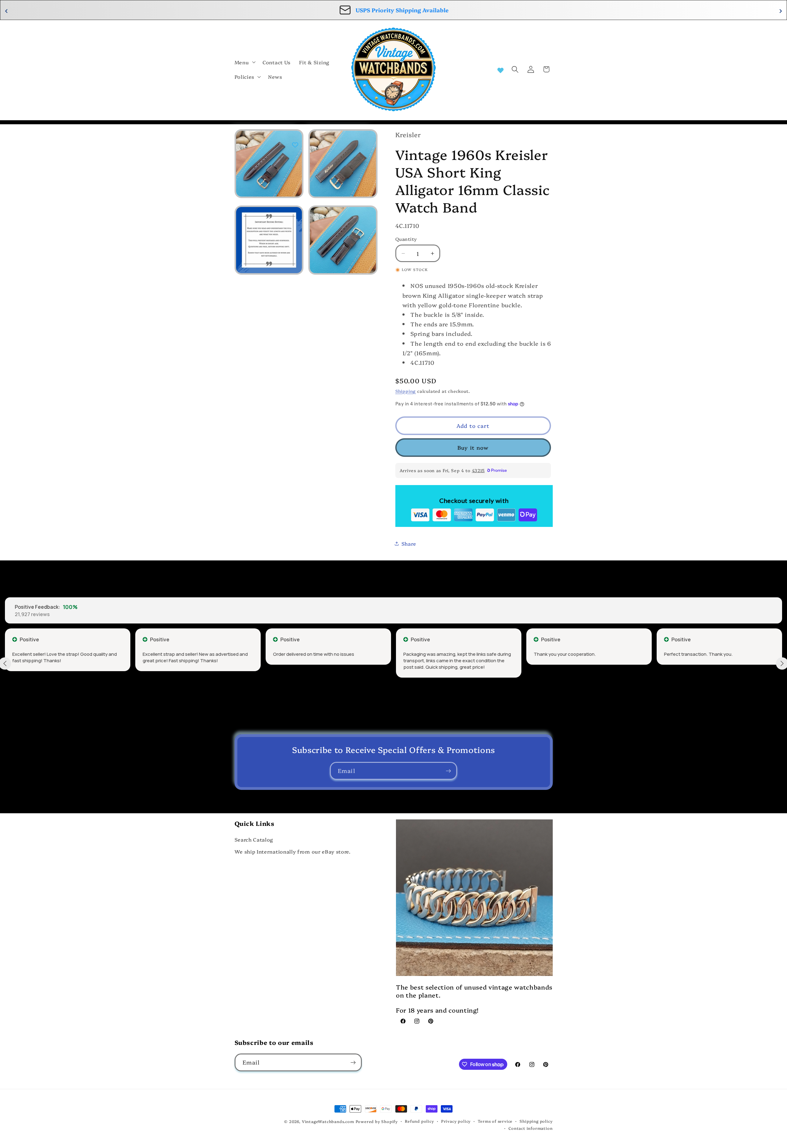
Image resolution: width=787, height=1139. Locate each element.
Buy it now (473, 447)
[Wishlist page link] (500, 69)
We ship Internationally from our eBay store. (293, 851)
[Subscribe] (448, 771)
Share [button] (408, 543)
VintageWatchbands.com (328, 1121)
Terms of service (495, 1121)
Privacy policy (456, 1121)
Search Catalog (254, 839)
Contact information (530, 1128)
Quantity (406, 239)
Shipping (405, 391)
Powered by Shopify (377, 1121)
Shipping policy (536, 1121)
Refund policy (419, 1121)
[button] (244, 62)
